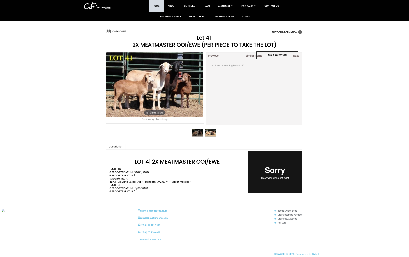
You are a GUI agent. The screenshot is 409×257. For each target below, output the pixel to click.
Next (296, 56)
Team (206, 6)
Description (116, 146)
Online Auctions (170, 16)
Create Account (224, 16)
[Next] (196, 85)
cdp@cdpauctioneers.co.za (154, 218)
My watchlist (197, 16)
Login (246, 16)
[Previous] (113, 85)
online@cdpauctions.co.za (153, 210)
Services (189, 6)
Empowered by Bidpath (308, 254)
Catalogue (119, 31)
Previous (213, 56)
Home (156, 6)
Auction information (284, 32)
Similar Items (254, 56)
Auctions (224, 6)
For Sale (247, 6)
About (172, 6)
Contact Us (271, 6)
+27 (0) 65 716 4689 (150, 232)
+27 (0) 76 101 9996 (150, 225)
